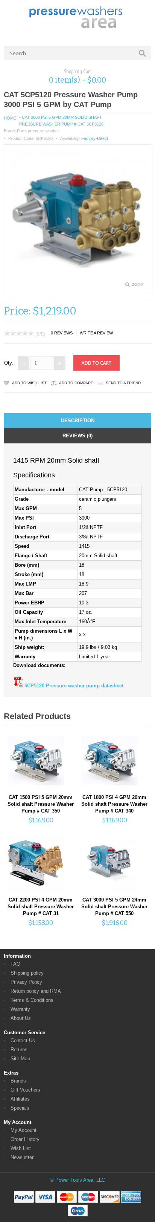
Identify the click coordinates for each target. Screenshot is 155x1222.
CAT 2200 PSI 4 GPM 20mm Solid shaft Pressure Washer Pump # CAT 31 (41, 906)
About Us (21, 1018)
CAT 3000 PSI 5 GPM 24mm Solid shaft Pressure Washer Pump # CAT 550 (114, 906)
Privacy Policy (26, 982)
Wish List (21, 1148)
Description (77, 420)
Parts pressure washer (38, 131)
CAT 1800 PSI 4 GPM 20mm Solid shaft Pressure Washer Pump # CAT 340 (114, 804)
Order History (25, 1139)
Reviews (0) (77, 436)
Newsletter (22, 1157)
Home (10, 118)
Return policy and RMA (36, 991)
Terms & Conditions (32, 1000)
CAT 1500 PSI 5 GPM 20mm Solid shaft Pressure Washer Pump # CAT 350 (41, 804)
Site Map (20, 1058)
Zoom (137, 284)
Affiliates (20, 1099)
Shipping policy (27, 973)
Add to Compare (76, 383)
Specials (20, 1108)
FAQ (15, 964)
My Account (23, 1130)
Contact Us (23, 1040)
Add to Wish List (29, 383)
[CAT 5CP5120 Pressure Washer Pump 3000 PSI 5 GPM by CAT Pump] (77, 286)
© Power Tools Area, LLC (77, 1180)
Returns (19, 1049)
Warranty (20, 1009)
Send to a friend (123, 383)
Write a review (96, 333)
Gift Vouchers (25, 1090)
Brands (18, 1081)
